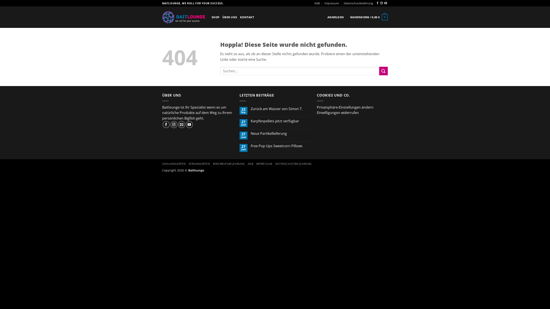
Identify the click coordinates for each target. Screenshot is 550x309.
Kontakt (247, 17)
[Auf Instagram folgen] (381, 3)
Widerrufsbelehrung (229, 164)
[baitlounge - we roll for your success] (183, 17)
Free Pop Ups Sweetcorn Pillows (276, 146)
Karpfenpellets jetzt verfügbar (275, 121)
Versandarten (199, 164)
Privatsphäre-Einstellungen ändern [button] (345, 107)
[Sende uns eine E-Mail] (385, 3)
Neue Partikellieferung (269, 134)
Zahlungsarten (174, 164)
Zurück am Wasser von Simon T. (276, 109)
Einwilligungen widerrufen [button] (338, 112)
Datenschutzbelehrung (358, 3)
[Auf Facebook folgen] (377, 3)
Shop (215, 17)
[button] (335, 17)
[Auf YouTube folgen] (189, 124)
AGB (317, 3)
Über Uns (229, 17)
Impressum (331, 3)
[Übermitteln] (383, 71)
